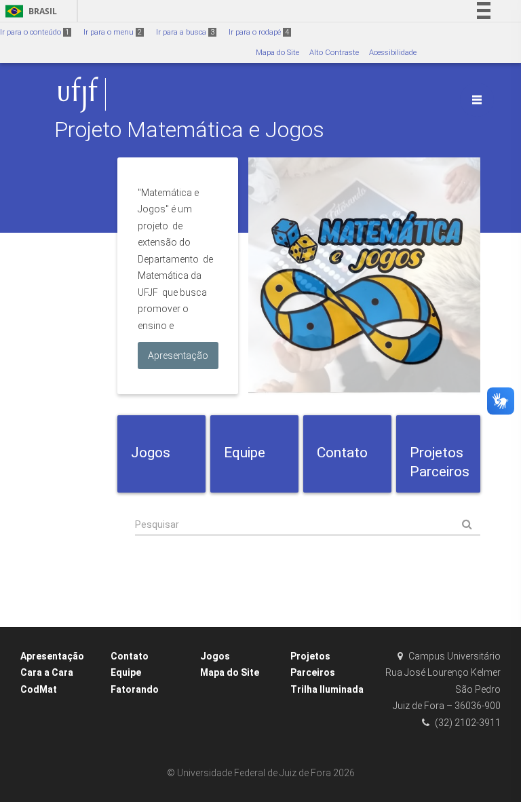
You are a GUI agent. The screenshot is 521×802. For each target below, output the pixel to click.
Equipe (126, 672)
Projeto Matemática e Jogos (189, 129)
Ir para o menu (112, 32)
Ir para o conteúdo (34, 32)
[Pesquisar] (307, 524)
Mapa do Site (277, 52)
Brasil (28, 11)
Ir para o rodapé (259, 32)
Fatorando (135, 689)
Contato (130, 656)
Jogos (215, 656)
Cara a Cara (46, 672)
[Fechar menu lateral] (477, 100)
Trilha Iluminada (327, 689)
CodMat (38, 689)
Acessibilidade (393, 52)
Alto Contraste (334, 52)
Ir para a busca (185, 32)
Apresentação (52, 656)
